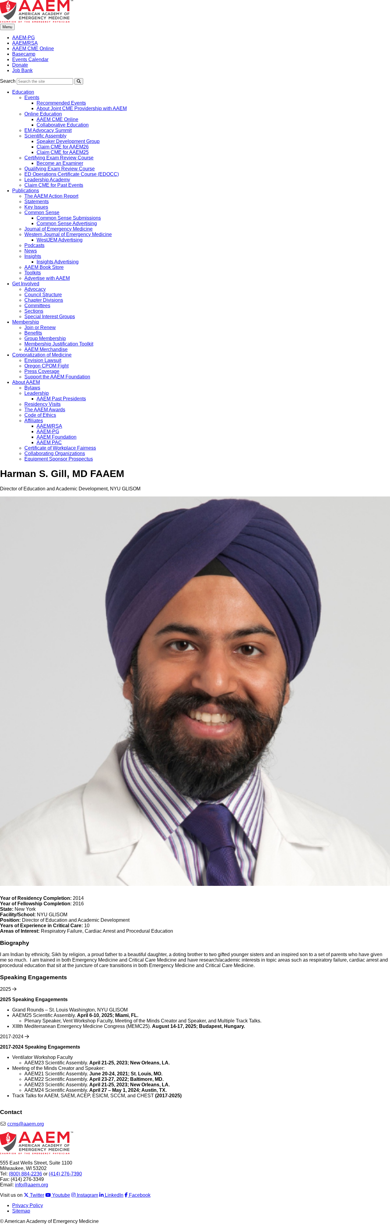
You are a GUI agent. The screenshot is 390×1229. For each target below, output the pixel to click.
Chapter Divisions (43, 300)
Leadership (36, 393)
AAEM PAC (49, 442)
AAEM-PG (23, 37)
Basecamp (23, 54)
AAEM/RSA (25, 43)
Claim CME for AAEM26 (63, 146)
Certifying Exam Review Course (59, 157)
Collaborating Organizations (54, 453)
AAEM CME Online (33, 48)
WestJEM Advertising (60, 239)
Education (23, 92)
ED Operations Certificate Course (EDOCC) (71, 174)
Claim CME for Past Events (53, 185)
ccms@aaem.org (25, 1123)
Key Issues (36, 207)
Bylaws (32, 387)
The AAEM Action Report (51, 196)
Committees (37, 305)
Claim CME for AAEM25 (63, 152)
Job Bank (22, 70)
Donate (20, 65)
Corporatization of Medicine (42, 354)
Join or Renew (40, 327)
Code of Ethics (40, 415)
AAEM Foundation (56, 437)
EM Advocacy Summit (48, 130)
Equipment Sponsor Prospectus (58, 458)
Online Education (43, 114)
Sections (33, 311)
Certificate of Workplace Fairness (60, 448)
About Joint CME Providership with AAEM (82, 108)
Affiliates (33, 420)
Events (31, 97)
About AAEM (26, 382)
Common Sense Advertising (67, 223)
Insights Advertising (58, 261)
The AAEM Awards (44, 409)
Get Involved (25, 283)
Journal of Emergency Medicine (58, 229)
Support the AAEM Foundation (57, 376)
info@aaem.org (31, 1184)
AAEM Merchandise (46, 349)
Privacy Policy (27, 1205)
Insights (32, 256)
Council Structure (43, 294)
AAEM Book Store (44, 267)
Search (8, 81)
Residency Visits (42, 404)
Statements (36, 201)
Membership (25, 322)
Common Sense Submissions (69, 218)
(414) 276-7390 (65, 1173)
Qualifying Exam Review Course (59, 168)
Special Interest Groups (49, 316)
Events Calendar (30, 59)
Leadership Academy (47, 179)
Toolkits (32, 272)
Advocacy (35, 289)
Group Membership (45, 338)
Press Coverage (41, 371)
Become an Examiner (60, 163)
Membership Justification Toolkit (58, 343)
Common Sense (41, 212)
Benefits (33, 333)
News (30, 250)
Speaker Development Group (68, 141)
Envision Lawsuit (42, 360)
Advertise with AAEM (47, 278)
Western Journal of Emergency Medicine (68, 234)
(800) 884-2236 (25, 1173)
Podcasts (34, 245)
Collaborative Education (63, 124)
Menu (7, 27)
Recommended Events (61, 103)
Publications (25, 190)
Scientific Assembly (45, 135)
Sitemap (21, 1210)
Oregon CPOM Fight (46, 365)
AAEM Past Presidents (61, 398)
